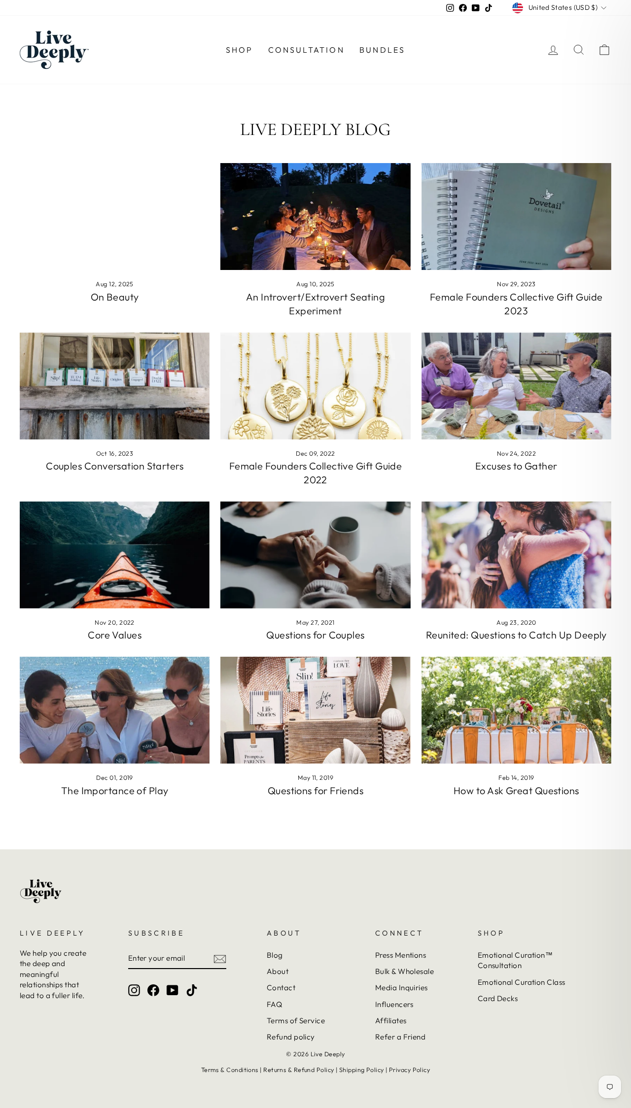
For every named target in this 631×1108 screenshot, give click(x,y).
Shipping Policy (361, 1070)
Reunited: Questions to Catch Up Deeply (516, 635)
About (277, 971)
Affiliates (391, 1020)
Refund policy (291, 1036)
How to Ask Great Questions (516, 790)
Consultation (306, 50)
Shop (239, 50)
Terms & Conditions (229, 1070)
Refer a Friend (400, 1036)
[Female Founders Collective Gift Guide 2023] (516, 216)
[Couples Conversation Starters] (115, 386)
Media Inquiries (401, 987)
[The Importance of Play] (115, 710)
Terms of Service (296, 1020)
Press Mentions (400, 955)
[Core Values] (115, 555)
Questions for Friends (315, 790)
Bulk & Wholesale (404, 971)
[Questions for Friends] (315, 710)
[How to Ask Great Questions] (516, 710)
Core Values (114, 635)
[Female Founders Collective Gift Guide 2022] (315, 386)
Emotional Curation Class (521, 982)
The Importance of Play (115, 790)
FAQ (274, 1004)
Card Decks (498, 998)
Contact (281, 987)
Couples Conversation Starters (114, 466)
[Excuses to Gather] (516, 386)
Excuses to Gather (516, 466)
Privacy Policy (409, 1070)
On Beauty (115, 297)
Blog (275, 955)
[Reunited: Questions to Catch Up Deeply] (516, 555)
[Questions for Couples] (315, 555)
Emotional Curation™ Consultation (515, 960)
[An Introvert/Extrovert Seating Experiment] (315, 216)
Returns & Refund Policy (298, 1070)
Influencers (394, 1004)
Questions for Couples (315, 635)
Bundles (382, 50)
